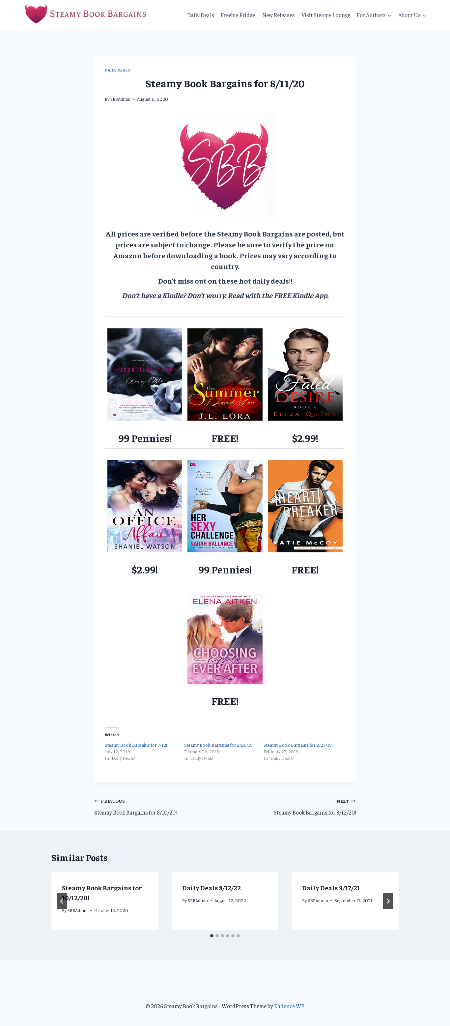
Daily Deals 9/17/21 (331, 887)
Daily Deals (200, 14)
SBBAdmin (120, 99)
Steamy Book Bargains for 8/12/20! (315, 807)
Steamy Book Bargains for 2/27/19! (298, 745)
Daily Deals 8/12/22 (211, 887)
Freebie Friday (238, 14)
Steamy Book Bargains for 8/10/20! (135, 807)
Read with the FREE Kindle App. (278, 295)
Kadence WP (289, 1006)
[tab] (211, 935)
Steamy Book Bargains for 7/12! (136, 745)
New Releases (278, 14)
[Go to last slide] (62, 901)
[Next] (388, 901)
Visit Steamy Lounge (325, 14)
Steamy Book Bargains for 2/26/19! (219, 745)
